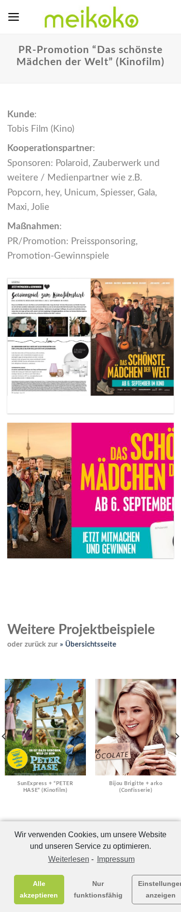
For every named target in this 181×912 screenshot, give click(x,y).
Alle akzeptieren (39, 889)
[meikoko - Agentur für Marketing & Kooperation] (91, 16)
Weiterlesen (68, 859)
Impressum (116, 859)
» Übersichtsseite (88, 644)
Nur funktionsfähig (98, 889)
